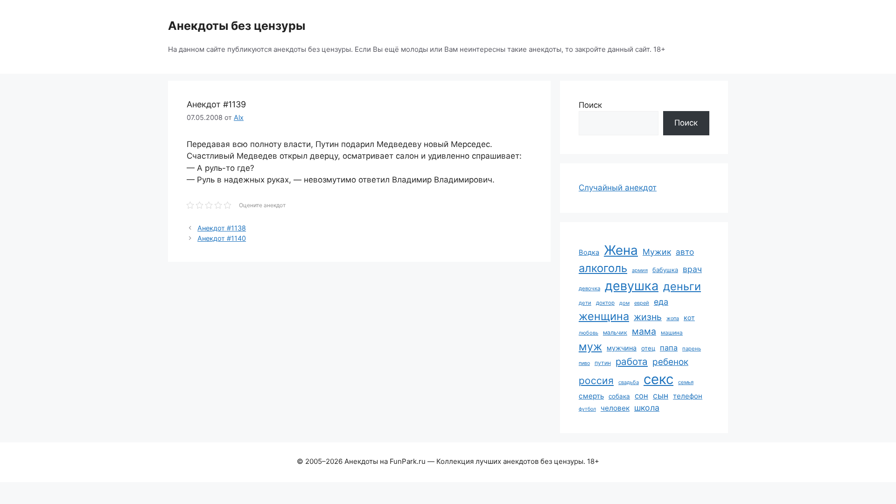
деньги (682, 286)
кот (689, 318)
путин (603, 362)
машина (672, 332)
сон (641, 395)
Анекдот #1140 (221, 238)
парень (691, 348)
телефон (687, 396)
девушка (631, 286)
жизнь (648, 316)
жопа (672, 318)
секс (658, 379)
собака (619, 396)
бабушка (665, 269)
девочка (589, 288)
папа (669, 347)
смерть (591, 396)
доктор (605, 303)
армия (640, 270)
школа (646, 408)
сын (660, 395)
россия (596, 380)
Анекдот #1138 (221, 228)
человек (615, 408)
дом (624, 303)
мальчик (615, 332)
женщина (604, 316)
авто (685, 252)
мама (644, 331)
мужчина (622, 348)
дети (585, 303)
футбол (587, 409)
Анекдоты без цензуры (236, 26)
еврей (641, 303)
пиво (584, 363)
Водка (589, 252)
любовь (588, 332)
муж (590, 346)
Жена (621, 250)
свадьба (628, 382)
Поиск (590, 105)
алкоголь (603, 268)
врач (692, 269)
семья (685, 382)
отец (648, 348)
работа (632, 361)
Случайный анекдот (618, 187)
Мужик (657, 252)
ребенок (670, 362)
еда (661, 302)
